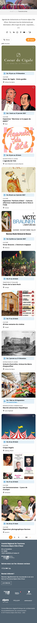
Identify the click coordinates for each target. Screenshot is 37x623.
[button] (23, 4)
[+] (18, 28)
